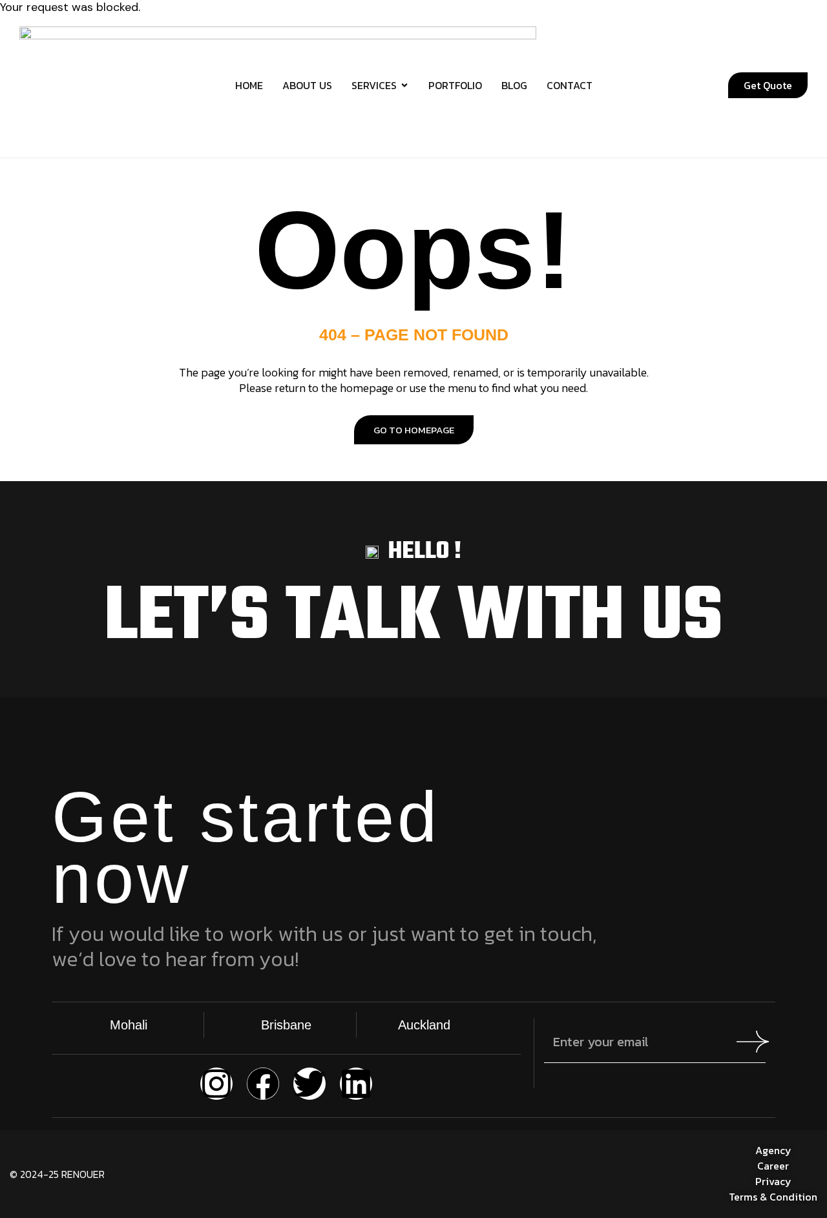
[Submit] (752, 1042)
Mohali (128, 1025)
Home (249, 85)
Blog (514, 85)
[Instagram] (216, 1084)
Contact (569, 85)
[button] (660, 85)
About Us (307, 85)
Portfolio (455, 85)
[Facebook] (263, 1084)
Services (374, 85)
